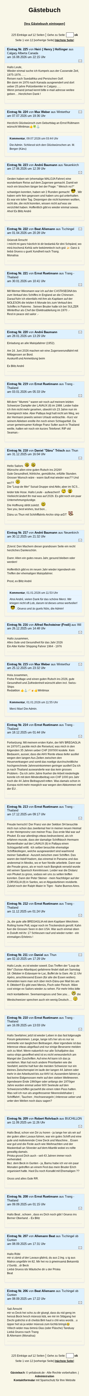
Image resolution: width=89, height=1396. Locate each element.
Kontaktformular (24, 1380)
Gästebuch (17, 1372)
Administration (44, 1376)
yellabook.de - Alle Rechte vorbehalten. (53, 1372)
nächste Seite (64, 40)
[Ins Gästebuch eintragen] (44, 23)
